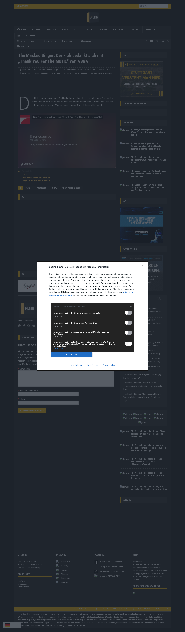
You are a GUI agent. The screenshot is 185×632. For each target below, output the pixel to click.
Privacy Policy (109, 365)
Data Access (92, 365)
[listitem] (92, 306)
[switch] (128, 313)
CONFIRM (71, 355)
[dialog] (92, 316)
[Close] (142, 267)
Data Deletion (76, 365)
